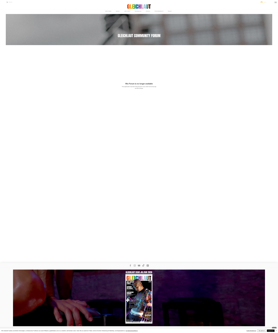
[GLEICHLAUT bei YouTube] (139, 265)
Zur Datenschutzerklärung (132, 330)
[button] (275, 2)
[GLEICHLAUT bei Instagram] (134, 265)
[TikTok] (143, 265)
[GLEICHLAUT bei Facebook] (130, 265)
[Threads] (147, 265)
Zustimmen (270, 330)
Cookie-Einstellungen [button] (251, 330)
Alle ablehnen (262, 330)
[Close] (276, 331)
